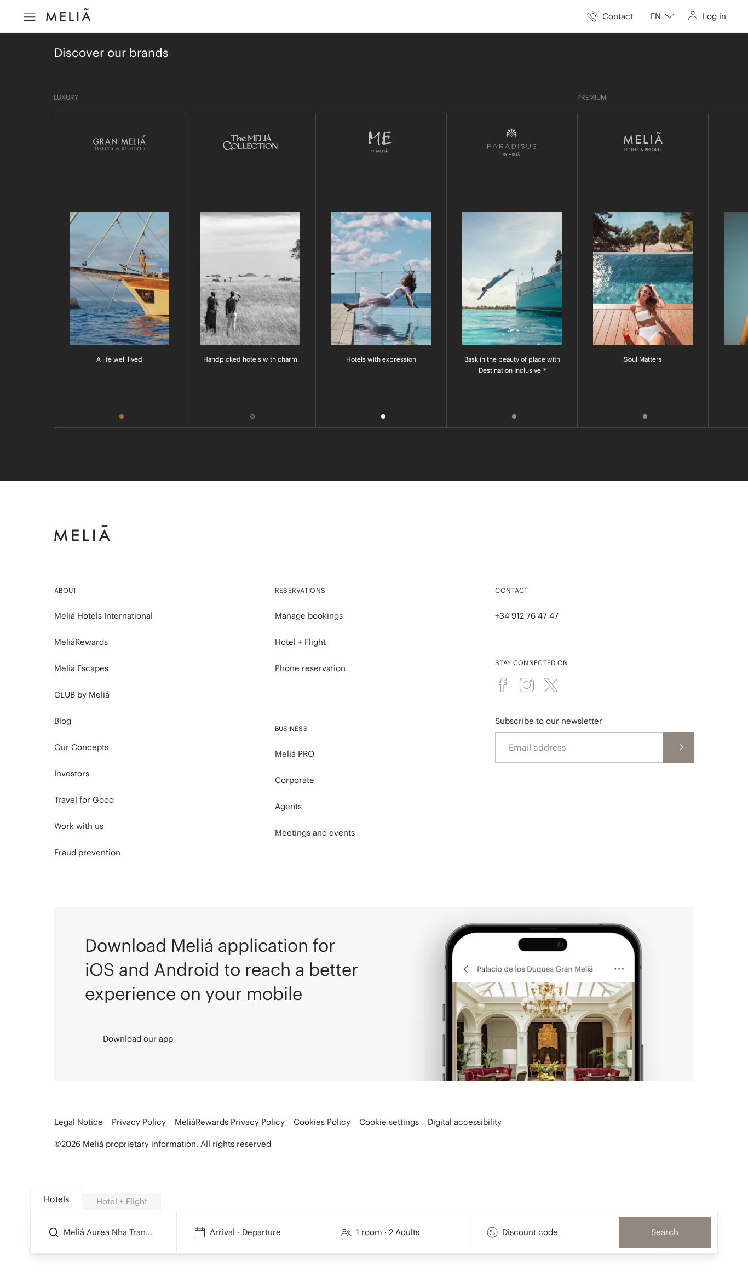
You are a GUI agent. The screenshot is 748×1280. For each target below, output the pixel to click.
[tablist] (375, 1199)
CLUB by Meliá (82, 694)
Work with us (78, 826)
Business (291, 728)
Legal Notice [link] (78, 1122)
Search (664, 1232)
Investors (71, 773)
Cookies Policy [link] (322, 1122)
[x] (551, 685)
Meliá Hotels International (103, 615)
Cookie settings (389, 1122)
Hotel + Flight (300, 642)
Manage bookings (309, 615)
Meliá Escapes (81, 668)
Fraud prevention (87, 852)
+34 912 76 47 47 (527, 615)
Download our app (138, 1038)
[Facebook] (502, 685)
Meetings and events (315, 832)
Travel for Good (84, 800)
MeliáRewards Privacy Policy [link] (230, 1122)
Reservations (300, 590)
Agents (288, 806)
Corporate (294, 780)
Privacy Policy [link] (139, 1122)
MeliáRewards (81, 642)
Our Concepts (81, 747)
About (65, 590)
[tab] (56, 1199)
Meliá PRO (294, 753)
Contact (511, 590)
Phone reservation (310, 668)
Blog (62, 721)
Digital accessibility (465, 1122)
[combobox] (662, 16)
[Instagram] (526, 685)
